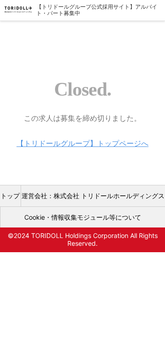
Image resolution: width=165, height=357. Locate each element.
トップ (10, 196)
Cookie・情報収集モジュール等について (82, 217)
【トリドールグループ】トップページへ (82, 143)
